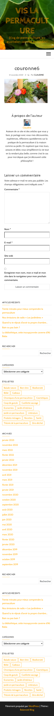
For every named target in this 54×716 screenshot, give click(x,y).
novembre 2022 (10, 445)
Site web (8, 255)
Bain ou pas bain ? (11, 327)
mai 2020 (7, 524)
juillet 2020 (7, 514)
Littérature (33, 413)
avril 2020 (7, 529)
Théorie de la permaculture (16, 423)
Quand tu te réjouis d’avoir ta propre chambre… (25, 322)
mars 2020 (7, 534)
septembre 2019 (10, 564)
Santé (38, 418)
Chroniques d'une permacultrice (18, 398)
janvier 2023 (8, 440)
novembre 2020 (10, 494)
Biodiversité (37, 388)
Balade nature (10, 388)
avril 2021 (6, 475)
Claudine (39, 75)
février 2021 (7, 484)
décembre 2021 (9, 465)
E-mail (8, 242)
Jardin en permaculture (14, 413)
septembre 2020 (10, 504)
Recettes (28, 418)
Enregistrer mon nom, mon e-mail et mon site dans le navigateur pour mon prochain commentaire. (25, 276)
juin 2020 (7, 519)
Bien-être (24, 388)
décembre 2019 (9, 549)
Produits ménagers (12, 418)
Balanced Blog (27, 709)
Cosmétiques (42, 398)
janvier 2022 (8, 460)
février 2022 (8, 455)
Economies (9, 408)
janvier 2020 (8, 544)
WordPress (34, 706)
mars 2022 (7, 450)
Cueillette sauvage (30, 403)
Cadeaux (16, 393)
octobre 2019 (8, 559)
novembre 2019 (10, 554)
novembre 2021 (9, 469)
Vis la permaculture (27, 21)
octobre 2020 (9, 499)
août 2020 (7, 509)
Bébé (6, 393)
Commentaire (12, 189)
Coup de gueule (11, 403)
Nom (7, 229)
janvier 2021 (8, 489)
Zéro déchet (37, 423)
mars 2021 (7, 479)
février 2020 (8, 539)
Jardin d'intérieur (24, 408)
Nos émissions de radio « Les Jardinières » (22, 317)
